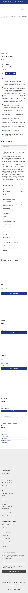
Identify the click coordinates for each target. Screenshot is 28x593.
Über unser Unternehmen (7, 493)
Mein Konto (4, 498)
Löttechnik (3, 430)
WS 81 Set (4, 281)
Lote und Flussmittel (5, 432)
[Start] (1, 16)
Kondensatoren (4, 425)
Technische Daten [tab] (6, 149)
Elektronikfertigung (5, 436)
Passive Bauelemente (6, 440)
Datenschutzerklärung (7, 506)
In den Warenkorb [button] (14, 293)
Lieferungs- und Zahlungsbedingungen (10, 510)
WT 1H (3, 320)
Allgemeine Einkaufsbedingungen (9, 515)
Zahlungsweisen (5, 513)
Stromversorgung (5, 438)
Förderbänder (4, 442)
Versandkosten (6, 64)
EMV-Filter (3, 427)
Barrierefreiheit (5, 508)
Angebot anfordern (6, 499)
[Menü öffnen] (26, 9)
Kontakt (3, 495)
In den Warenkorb (10, 73)
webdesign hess (17, 589)
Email (3, 561)
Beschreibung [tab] (5, 146)
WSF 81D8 (4, 398)
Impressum (4, 504)
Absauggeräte (4, 434)
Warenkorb (4, 501)
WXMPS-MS (4, 53)
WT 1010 (3, 356)
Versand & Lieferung (6, 512)
